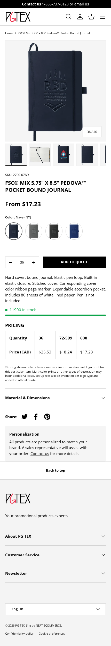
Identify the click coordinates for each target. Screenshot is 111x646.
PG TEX (20, 625)
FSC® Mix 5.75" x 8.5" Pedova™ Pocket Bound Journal (54, 33)
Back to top (55, 470)
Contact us (39, 453)
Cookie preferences (52, 633)
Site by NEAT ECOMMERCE (43, 625)
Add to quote (74, 261)
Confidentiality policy (19, 633)
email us (81, 4)
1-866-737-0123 (55, 4)
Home (9, 33)
